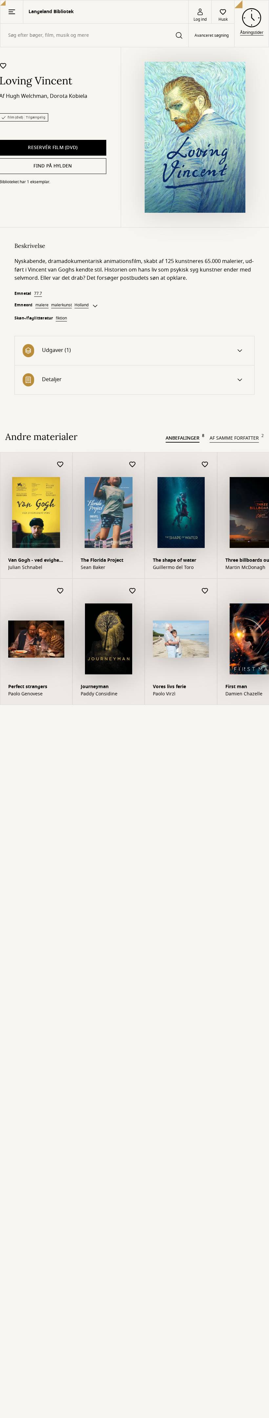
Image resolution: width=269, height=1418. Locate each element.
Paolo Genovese (25, 694)
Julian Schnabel (25, 567)
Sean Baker (93, 567)
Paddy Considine (99, 694)
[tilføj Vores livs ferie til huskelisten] (205, 591)
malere (42, 305)
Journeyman (95, 686)
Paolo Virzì (164, 694)
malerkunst (61, 305)
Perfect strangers (27, 686)
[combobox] (94, 35)
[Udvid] (95, 306)
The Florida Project (102, 560)
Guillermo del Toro (173, 567)
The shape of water (174, 560)
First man (236, 686)
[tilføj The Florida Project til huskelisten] (132, 464)
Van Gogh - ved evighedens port (34, 561)
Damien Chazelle (243, 694)
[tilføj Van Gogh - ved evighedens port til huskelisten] (60, 464)
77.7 (38, 293)
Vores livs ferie (169, 686)
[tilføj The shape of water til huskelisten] (205, 464)
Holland (81, 305)
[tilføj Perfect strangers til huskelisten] (60, 591)
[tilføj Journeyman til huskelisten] (132, 591)
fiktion (61, 318)
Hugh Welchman (26, 96)
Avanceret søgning (212, 35)
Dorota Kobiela (68, 96)
